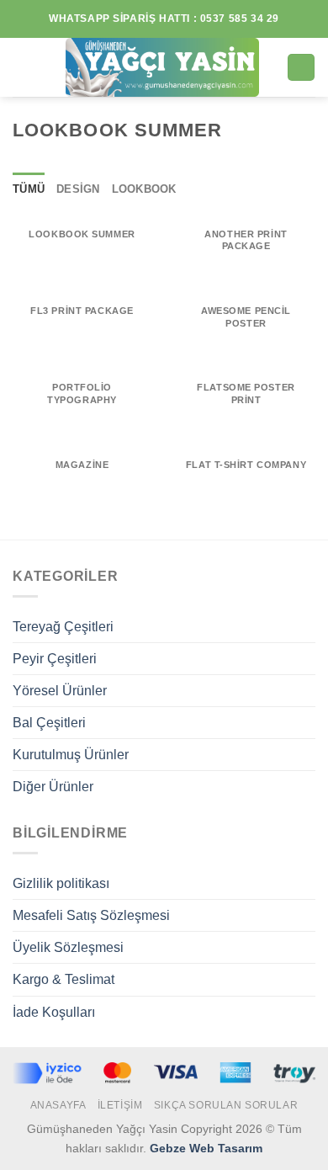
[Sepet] (301, 67)
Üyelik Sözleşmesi (68, 947)
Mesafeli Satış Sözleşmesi (91, 915)
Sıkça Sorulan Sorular (226, 1105)
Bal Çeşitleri (49, 722)
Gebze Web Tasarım (206, 1148)
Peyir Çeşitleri (55, 658)
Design (78, 189)
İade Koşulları (54, 1012)
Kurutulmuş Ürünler (71, 754)
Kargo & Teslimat (63, 979)
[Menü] (23, 67)
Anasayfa (58, 1105)
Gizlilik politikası (61, 883)
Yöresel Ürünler (60, 690)
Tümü (29, 189)
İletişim (120, 1105)
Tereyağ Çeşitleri (63, 627)
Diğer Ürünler (53, 786)
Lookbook (144, 189)
